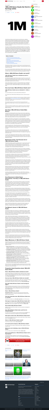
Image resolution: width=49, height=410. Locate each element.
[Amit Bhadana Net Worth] (18, 353)
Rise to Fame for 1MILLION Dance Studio (13, 60)
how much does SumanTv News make (20, 377)
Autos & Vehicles (37, 386)
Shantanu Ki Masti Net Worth (38, 26)
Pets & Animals (37, 399)
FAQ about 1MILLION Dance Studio (12, 63)
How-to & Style (36, 392)
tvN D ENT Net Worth (37, 23)
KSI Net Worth (36, 30)
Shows (35, 401)
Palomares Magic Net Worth (9, 373)
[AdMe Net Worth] (18, 362)
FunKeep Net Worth (37, 6)
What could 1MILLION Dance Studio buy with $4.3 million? (20, 340)
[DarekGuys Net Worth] (26, 371)
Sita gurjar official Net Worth (38, 20)
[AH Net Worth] (9, 353)
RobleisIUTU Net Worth (26, 356)
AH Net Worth (9, 356)
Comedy (36, 387)
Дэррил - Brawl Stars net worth (11, 378)
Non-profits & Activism (37, 397)
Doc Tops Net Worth (18, 373)
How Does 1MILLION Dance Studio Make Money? (14, 58)
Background (8, 59)
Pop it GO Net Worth (37, 36)
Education (36, 388)
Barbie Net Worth (36, 13)
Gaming (36, 391)
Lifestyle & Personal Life (10, 62)
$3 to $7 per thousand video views (16, 98)
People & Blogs (37, 398)
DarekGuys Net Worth (26, 373)
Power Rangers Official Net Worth (38, 17)
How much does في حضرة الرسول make (23, 376)
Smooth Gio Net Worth (37, 33)
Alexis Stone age (19, 378)
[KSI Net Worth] (32, 29)
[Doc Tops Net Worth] (18, 371)
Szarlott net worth (12, 377)
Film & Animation (37, 390)
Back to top (42, 382)
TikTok (19, 401)
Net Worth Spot (10, 1)
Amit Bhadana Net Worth (18, 356)
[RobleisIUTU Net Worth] (26, 353)
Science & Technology (37, 400)
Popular (19, 398)
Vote (18, 399)
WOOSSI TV (16, 376)
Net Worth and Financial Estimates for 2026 (13, 57)
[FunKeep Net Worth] (32, 6)
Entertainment (7, 5)
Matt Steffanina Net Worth (26, 364)
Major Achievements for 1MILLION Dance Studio (14, 61)
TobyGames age (24, 378)
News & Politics (37, 396)
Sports (35, 402)
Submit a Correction (20, 405)
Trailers (36, 403)
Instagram (19, 400)
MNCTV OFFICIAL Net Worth (9, 364)
